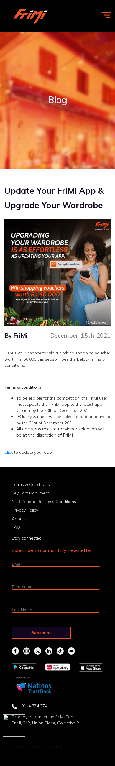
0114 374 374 (34, 706)
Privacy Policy (25, 510)
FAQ (16, 527)
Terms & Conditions (31, 484)
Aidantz (54, 747)
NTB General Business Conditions (44, 501)
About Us (21, 518)
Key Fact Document (30, 493)
